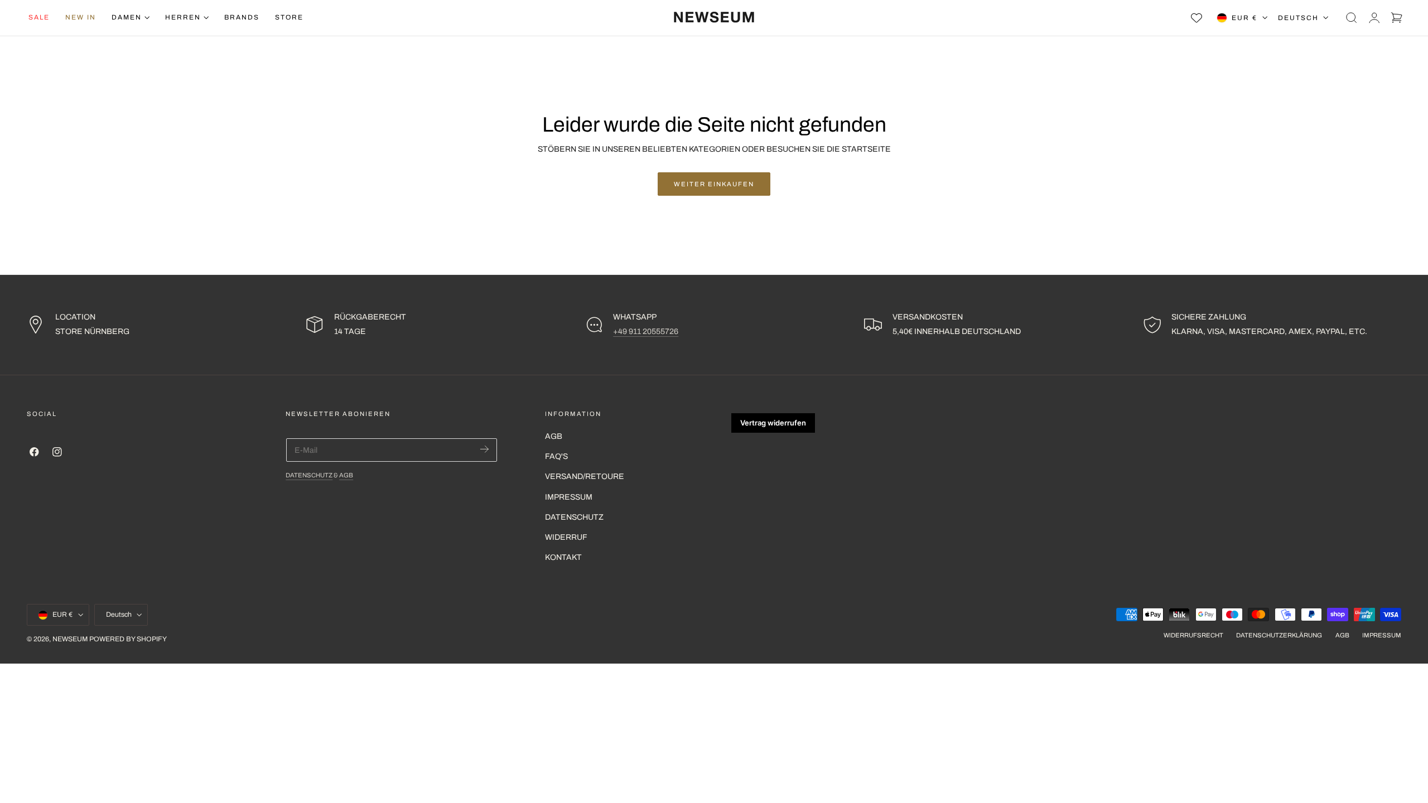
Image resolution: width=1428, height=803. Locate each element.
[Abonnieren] (484, 449)
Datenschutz (309, 475)
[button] (1352, 18)
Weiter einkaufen (714, 184)
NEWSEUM (70, 640)
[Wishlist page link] (1196, 17)
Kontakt (563, 558)
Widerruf (566, 537)
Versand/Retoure (584, 477)
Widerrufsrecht (1193, 635)
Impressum (568, 497)
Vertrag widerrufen (773, 422)
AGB (346, 475)
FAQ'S (556, 456)
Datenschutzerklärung (1279, 635)
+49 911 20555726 (645, 331)
